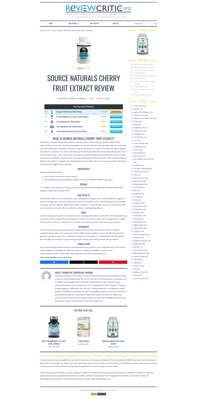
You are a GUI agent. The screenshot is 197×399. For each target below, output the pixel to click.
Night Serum (138, 225)
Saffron (136, 247)
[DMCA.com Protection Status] (98, 394)
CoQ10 (136, 150)
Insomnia (137, 193)
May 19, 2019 (54, 346)
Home (50, 23)
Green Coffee (138, 178)
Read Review (116, 111)
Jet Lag (136, 197)
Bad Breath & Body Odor (143, 118)
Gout (91, 98)
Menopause (138, 209)
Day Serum (137, 153)
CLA (135, 140)
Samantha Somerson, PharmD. (71, 98)
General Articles (139, 171)
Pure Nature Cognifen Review (140, 86)
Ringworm (137, 244)
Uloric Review (83, 341)
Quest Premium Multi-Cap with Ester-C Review (54, 342)
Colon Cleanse (139, 143)
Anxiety (136, 109)
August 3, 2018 (103, 98)
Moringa (136, 219)
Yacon (135, 275)
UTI (134, 269)
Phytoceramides (139, 234)
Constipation (138, 146)
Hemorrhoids (138, 184)
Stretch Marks (138, 256)
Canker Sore (138, 131)
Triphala (136, 262)
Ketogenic (137, 203)
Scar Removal (138, 250)
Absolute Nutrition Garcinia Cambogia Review (144, 76)
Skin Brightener (139, 253)
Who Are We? (94, 23)
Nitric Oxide (138, 228)
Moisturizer (137, 215)
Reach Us (116, 23)
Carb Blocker (138, 137)
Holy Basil (137, 187)
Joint (135, 200)
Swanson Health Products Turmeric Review (144, 70)
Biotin (135, 121)
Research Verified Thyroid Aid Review (142, 95)
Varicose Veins (139, 272)
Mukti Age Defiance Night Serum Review (143, 64)
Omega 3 (136, 231)
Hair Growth (138, 181)
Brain (135, 124)
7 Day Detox (138, 106)
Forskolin (137, 165)
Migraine (136, 212)
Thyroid (136, 259)
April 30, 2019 (83, 344)
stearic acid (84, 179)
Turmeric (137, 266)
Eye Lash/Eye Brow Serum (143, 159)
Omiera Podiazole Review (139, 78)
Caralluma (137, 134)
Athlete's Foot (138, 115)
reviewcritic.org (113, 390)
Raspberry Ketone (140, 241)
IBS (134, 190)
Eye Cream (137, 156)
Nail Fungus (138, 222)
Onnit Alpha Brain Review (139, 73)
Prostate (136, 237)
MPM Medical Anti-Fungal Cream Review (143, 67)
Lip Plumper (138, 206)
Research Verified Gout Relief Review (113, 342)
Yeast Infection (139, 278)
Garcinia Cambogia (140, 168)
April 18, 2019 (113, 346)
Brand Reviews (139, 127)
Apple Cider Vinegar (141, 112)
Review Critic (67, 257)
